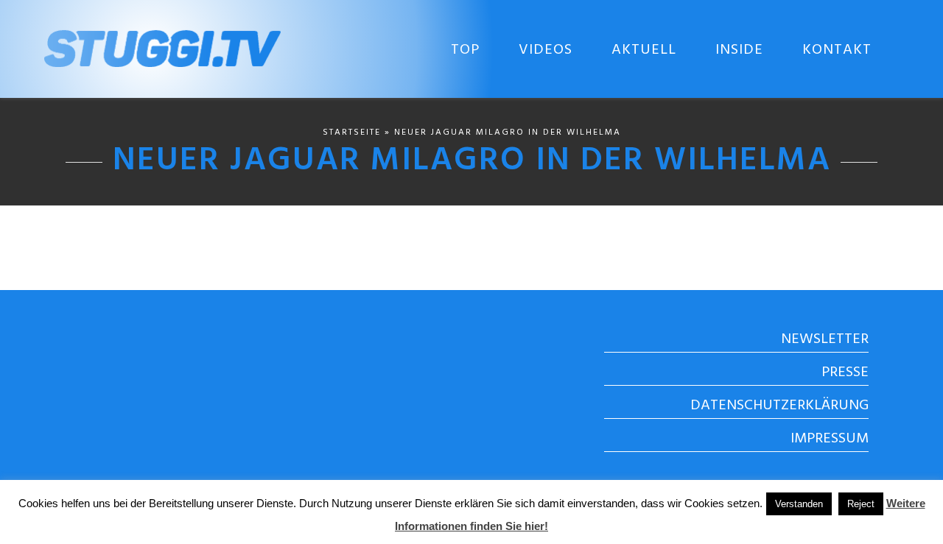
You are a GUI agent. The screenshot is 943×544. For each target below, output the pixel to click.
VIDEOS (545, 50)
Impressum (829, 439)
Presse (845, 372)
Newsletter (825, 339)
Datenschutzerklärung (779, 405)
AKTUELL (643, 50)
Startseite (352, 132)
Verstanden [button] (799, 503)
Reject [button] (860, 503)
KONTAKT (837, 50)
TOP (465, 50)
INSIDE (739, 50)
